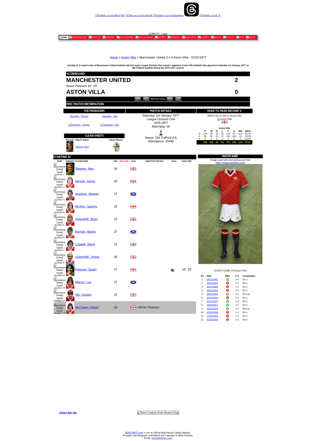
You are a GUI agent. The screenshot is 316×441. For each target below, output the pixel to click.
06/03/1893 (212, 283)
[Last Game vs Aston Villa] (178, 99)
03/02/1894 (212, 290)
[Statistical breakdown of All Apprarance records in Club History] (78, 37)
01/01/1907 (212, 301)
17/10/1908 (212, 316)
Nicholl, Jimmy (85, 181)
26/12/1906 (212, 297)
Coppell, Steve (85, 244)
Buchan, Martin (85, 231)
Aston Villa (128, 57)
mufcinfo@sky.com (162, 438)
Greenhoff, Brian (86, 219)
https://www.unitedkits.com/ (230, 162)
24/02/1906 (212, 294)
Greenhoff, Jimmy (87, 257)
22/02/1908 (212, 308)
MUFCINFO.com (134, 432)
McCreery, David (86, 307)
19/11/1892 (212, 279)
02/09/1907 (212, 305)
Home (114, 57)
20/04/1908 (212, 312)
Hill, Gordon (83, 294)
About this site (68, 412)
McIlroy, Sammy (86, 206)
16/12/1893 (212, 287)
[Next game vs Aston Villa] (170, 99)
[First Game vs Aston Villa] (138, 99)
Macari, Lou (83, 282)
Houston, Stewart (87, 194)
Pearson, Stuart (86, 269)
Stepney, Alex (82, 147)
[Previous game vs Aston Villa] (146, 99)
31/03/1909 (212, 319)
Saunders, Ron (110, 116)
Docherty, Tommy (79, 116)
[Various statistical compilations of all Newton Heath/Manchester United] (241, 37)
